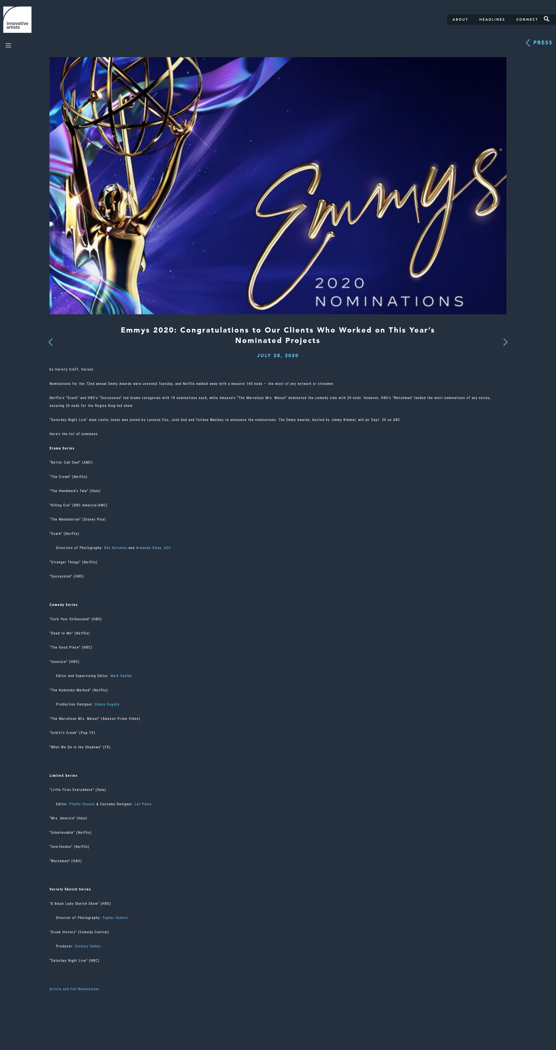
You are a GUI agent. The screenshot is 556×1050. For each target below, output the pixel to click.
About (460, 19)
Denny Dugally (107, 704)
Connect (527, 19)
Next (504, 339)
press (543, 42)
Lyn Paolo (143, 804)
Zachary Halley (88, 946)
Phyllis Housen (82, 804)
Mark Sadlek (121, 676)
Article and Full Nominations (74, 989)
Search (546, 19)
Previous (51, 341)
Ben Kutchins (115, 548)
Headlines (492, 19)
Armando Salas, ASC (153, 548)
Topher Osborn (115, 918)
